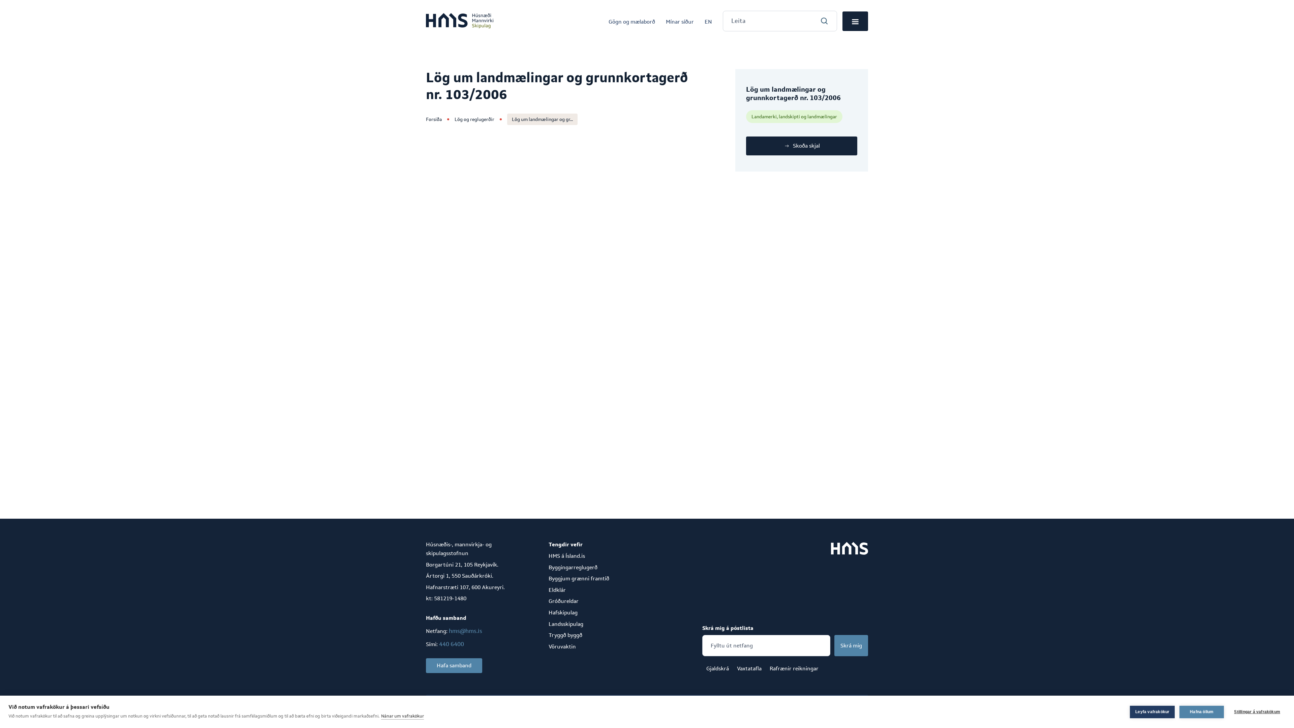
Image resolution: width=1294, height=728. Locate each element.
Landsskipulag (566, 624)
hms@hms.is (465, 631)
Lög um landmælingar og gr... (542, 119)
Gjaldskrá (717, 668)
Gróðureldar (564, 601)
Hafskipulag (563, 612)
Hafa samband (454, 665)
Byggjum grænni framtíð (579, 578)
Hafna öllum (1201, 711)
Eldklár (557, 590)
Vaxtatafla (749, 668)
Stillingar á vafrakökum (1257, 711)
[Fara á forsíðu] (459, 21)
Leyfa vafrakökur (1152, 711)
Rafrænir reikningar (794, 668)
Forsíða (434, 119)
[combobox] (780, 21)
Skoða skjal (806, 146)
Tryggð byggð (565, 635)
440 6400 (451, 644)
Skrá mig (851, 645)
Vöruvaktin (562, 646)
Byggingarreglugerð (573, 567)
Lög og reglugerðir (474, 119)
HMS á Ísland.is (567, 556)
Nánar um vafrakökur (402, 716)
